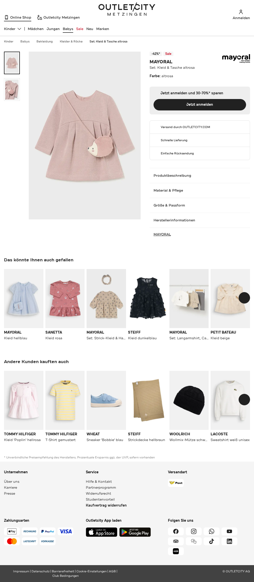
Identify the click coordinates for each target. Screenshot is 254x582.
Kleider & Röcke (71, 41)
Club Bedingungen (65, 576)
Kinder (8, 41)
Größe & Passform (169, 205)
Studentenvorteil (100, 499)
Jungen (53, 29)
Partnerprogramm (101, 487)
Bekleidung (44, 41)
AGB (112, 571)
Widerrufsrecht (98, 493)
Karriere (10, 487)
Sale (79, 29)
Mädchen (36, 29)
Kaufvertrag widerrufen (106, 505)
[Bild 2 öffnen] (12, 89)
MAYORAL (161, 62)
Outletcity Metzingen (127, 9)
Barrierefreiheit (63, 571)
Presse (9, 493)
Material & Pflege (168, 190)
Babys (68, 29)
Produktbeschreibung (172, 175)
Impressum (21, 571)
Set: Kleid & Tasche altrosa (108, 41)
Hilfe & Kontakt (99, 481)
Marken (102, 29)
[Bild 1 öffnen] (12, 63)
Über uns (11, 481)
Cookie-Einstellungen (91, 571)
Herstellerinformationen (174, 220)
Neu (89, 29)
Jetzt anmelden (199, 104)
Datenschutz (41, 571)
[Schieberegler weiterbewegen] (244, 298)
